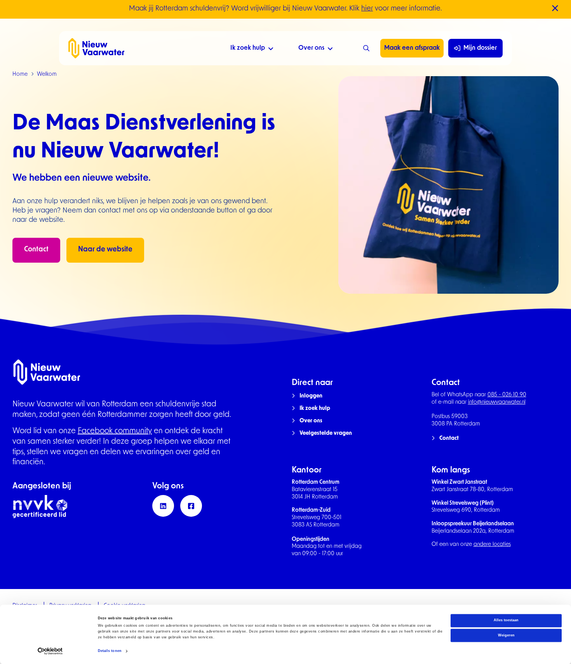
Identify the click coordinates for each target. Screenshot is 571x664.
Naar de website (105, 249)
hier (367, 8)
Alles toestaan (506, 620)
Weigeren (506, 635)
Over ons (311, 48)
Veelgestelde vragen (325, 433)
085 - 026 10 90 (506, 395)
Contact (36, 249)
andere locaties (492, 544)
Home (20, 74)
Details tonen (110, 651)
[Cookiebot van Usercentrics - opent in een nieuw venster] (50, 651)
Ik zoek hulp (247, 48)
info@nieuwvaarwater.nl (497, 402)
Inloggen (310, 396)
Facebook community (115, 431)
